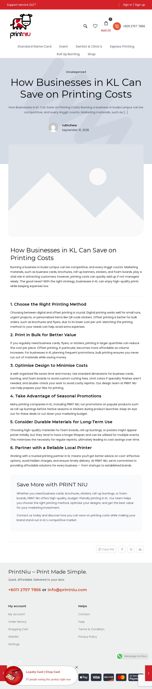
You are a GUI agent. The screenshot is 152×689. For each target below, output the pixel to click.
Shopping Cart (18, 629)
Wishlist (13, 637)
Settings (14, 644)
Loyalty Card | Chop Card (43, 671)
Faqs (81, 622)
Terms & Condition (91, 629)
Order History (17, 622)
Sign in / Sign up (134, 5)
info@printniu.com (67, 589)
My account (16, 614)
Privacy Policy (87, 637)
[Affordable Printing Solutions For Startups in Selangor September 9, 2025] (3, 673)
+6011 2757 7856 (24, 589)
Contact (84, 614)
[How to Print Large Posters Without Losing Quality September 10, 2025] (148, 673)
